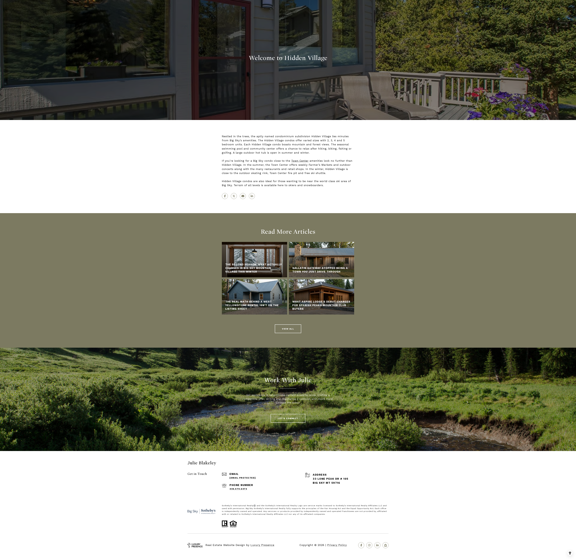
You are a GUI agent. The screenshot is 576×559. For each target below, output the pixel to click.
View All (288, 329)
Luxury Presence (262, 545)
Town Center (300, 160)
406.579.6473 (238, 489)
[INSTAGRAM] (369, 545)
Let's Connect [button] (288, 418)
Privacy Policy (337, 545)
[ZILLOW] (385, 545)
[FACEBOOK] (361, 545)
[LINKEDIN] (377, 545)
